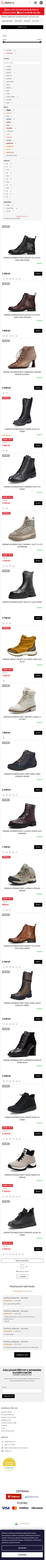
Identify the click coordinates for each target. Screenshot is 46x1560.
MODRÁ (10, 119)
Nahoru (23, 1276)
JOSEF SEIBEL (12, 97)
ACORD (9, 67)
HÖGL (9, 85)
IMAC (9, 91)
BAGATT (10, 73)
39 (9, 179)
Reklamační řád (6, 1420)
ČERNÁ (10, 110)
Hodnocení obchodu (22, 1286)
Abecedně (35, 21)
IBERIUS (10, 88)
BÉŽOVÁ (10, 113)
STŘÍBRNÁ (11, 131)
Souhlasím (22, 1555)
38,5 (9, 176)
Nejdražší (27, 21)
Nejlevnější (18, 21)
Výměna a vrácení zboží (8, 1417)
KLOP (9, 103)
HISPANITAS (11, 82)
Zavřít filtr (22, 27)
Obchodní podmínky (7, 1415)
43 (8, 197)
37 (9, 167)
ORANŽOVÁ (11, 146)
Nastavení (22, 1548)
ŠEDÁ (9, 125)
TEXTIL (10, 211)
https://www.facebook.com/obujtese (16, 1448)
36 (9, 164)
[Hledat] (30, 3)
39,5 (9, 182)
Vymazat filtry (21, 216)
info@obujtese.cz (10, 1442)
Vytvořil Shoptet (24, 1524)
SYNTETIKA (11, 208)
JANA (9, 94)
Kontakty (4, 1425)
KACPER (10, 100)
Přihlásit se (8, 1396)
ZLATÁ (9, 134)
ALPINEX (10, 70)
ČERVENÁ (11, 128)
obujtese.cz (8, 1451)
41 (9, 191)
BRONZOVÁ (11, 152)
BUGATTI (10, 76)
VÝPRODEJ (11, 53)
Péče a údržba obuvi (7, 1431)
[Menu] (41, 3)
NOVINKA (10, 50)
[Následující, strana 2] (22, 1266)
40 (9, 185)
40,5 (9, 188)
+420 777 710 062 (9, 1445)
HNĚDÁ (10, 122)
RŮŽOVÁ (10, 137)
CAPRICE (10, 79)
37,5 (9, 170)
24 (26, 1267)
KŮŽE (9, 205)
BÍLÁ (9, 116)
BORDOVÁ (11, 143)
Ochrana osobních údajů (8, 1423)
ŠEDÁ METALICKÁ (13, 155)
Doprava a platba (6, 1412)
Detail (38, 274)
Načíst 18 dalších (22, 1261)
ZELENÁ (10, 140)
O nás (3, 1428)
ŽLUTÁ (9, 149)
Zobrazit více (22, 1355)
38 (9, 173)
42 (9, 194)
